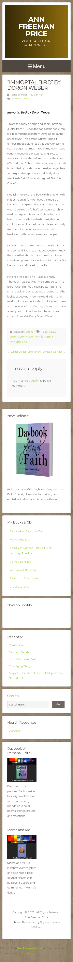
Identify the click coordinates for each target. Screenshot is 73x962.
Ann (41, 95)
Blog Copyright (28, 953)
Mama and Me (19, 539)
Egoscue (14, 730)
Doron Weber (25, 336)
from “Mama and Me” (22, 659)
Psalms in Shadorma (24, 578)
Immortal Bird (18, 341)
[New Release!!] (36, 478)
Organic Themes (50, 922)
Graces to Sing (19, 586)
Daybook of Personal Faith (27, 531)
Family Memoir (44, 336)
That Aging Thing (20, 666)
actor (52, 331)
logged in (34, 380)
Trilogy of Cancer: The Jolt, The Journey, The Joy (31, 550)
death (13, 336)
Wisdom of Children (23, 570)
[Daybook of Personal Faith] (21, 781)
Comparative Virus (53, 351)
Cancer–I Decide (19, 652)
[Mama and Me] (21, 847)
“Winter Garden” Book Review (25, 351)
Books (29, 331)
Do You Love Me (20, 561)
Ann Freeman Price (36, 26)
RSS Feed (36, 927)
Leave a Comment (20, 98)
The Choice (16, 645)
